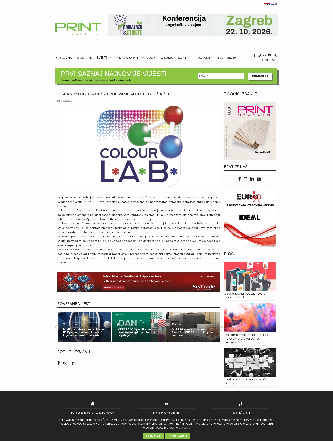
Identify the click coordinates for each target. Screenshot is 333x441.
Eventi (102, 57)
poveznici (185, 427)
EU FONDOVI (265, 60)
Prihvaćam (153, 436)
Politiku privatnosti (120, 80)
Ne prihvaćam (177, 436)
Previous (55, 326)
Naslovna (64, 57)
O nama (167, 57)
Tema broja (226, 57)
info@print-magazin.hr (166, 412)
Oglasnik (204, 57)
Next (222, 326)
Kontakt (185, 57)
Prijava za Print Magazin (136, 57)
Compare (84, 57)
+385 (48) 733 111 (240, 412)
